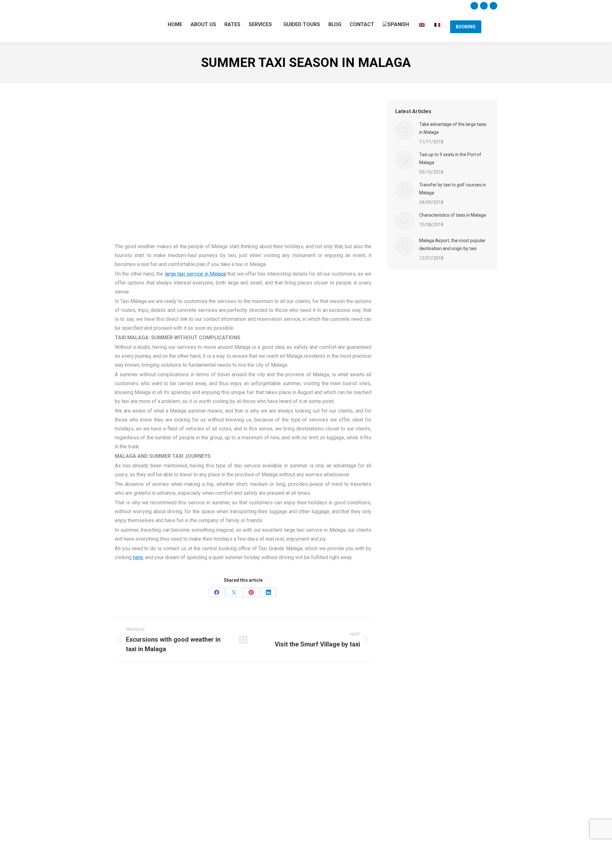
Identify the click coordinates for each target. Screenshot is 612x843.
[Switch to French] (438, 24)
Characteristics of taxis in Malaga (452, 215)
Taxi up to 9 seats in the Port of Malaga (450, 158)
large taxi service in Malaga (195, 274)
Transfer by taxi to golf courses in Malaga (452, 188)
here (138, 557)
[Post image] (404, 130)
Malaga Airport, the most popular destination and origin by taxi (452, 244)
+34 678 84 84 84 (225, 6)
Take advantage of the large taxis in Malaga (452, 128)
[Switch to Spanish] (396, 24)
